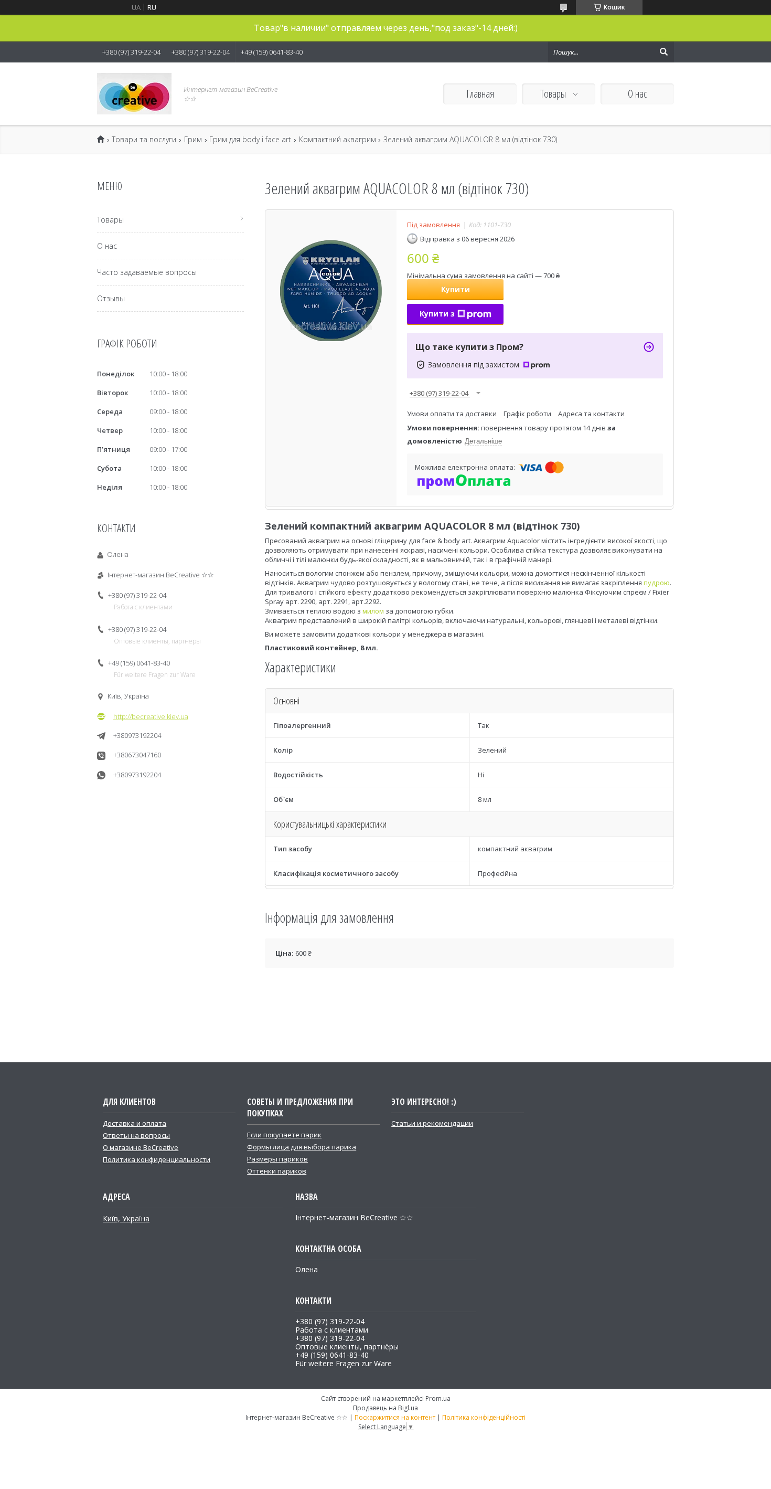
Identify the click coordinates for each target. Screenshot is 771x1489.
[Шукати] (663, 51)
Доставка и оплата (134, 1123)
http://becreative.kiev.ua (150, 716)
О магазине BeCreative (140, 1147)
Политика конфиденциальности (156, 1159)
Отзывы (111, 298)
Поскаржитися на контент (395, 1417)
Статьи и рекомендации (432, 1123)
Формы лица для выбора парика (301, 1147)
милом (373, 611)
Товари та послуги (144, 139)
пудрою (657, 582)
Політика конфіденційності (484, 1417)
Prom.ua (438, 1398)
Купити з (437, 314)
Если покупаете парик (284, 1134)
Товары (554, 94)
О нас (637, 94)
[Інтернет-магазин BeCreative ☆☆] (134, 93)
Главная (480, 94)
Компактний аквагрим (337, 139)
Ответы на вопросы (136, 1135)
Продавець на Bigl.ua (385, 1407)
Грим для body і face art (250, 139)
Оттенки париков (276, 1171)
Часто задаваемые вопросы (147, 272)
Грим (193, 139)
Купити (455, 289)
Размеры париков (277, 1159)
